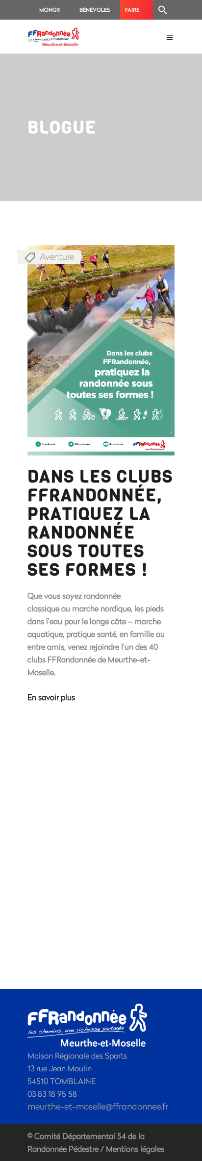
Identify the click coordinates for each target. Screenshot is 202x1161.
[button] (163, 10)
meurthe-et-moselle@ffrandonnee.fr (97, 1106)
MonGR (49, 9)
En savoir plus (51, 697)
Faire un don (136, 13)
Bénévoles (94, 9)
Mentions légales (135, 1148)
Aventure (57, 256)
